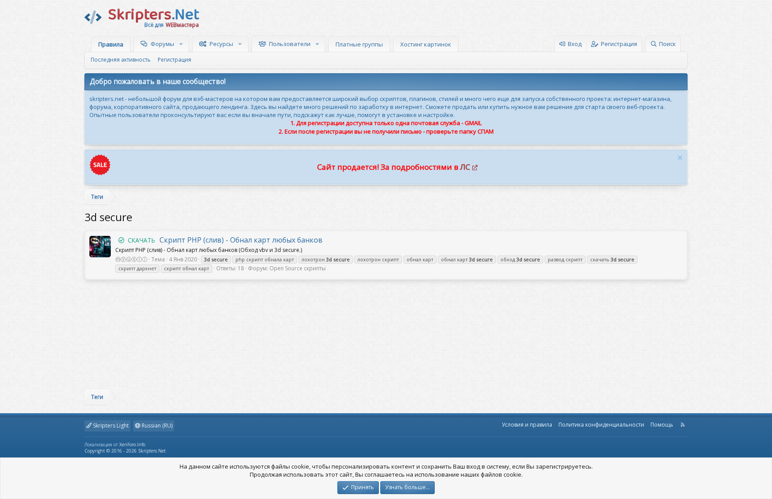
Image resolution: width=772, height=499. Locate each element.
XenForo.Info (132, 444)
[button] (182, 43)
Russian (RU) (156, 425)
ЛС (465, 167)
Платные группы (359, 44)
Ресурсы (221, 44)
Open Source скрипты (297, 268)
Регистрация (174, 59)
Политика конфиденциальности (601, 424)
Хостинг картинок (425, 44)
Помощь (661, 424)
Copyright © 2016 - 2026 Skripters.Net (125, 451)
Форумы (162, 44)
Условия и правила (527, 424)
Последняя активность (121, 59)
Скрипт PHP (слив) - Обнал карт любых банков (225, 240)
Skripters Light (110, 425)
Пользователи (289, 44)
